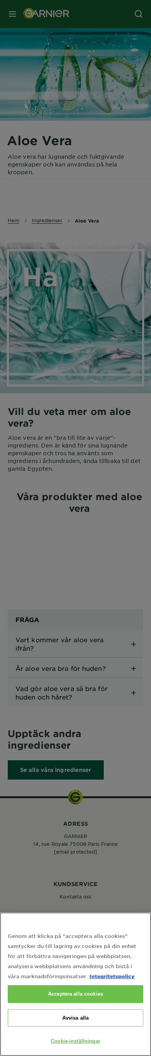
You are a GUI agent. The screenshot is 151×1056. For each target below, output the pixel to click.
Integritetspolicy (112, 976)
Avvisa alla (75, 1018)
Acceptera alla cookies (75, 994)
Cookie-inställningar (75, 1041)
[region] (75, 984)
